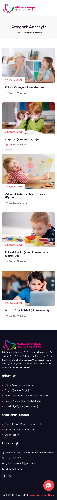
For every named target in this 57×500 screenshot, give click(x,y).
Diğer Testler (12, 434)
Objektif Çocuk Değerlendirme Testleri (24, 424)
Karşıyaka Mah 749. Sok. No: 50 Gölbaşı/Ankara (30, 452)
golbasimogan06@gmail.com (21, 463)
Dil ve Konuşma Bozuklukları (24, 87)
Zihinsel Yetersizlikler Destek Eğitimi (25, 195)
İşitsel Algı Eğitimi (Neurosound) (27, 310)
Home (18, 32)
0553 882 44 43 (14, 458)
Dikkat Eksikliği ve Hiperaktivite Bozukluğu (26, 254)
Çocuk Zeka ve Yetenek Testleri (21, 429)
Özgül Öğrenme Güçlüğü (22, 139)
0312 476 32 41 (14, 468)
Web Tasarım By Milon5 (42, 494)
